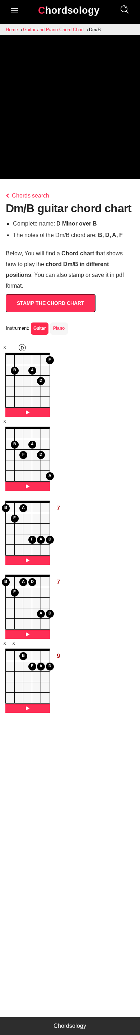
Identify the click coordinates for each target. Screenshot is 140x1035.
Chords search (29, 195)
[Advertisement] (70, 109)
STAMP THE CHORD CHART (50, 303)
